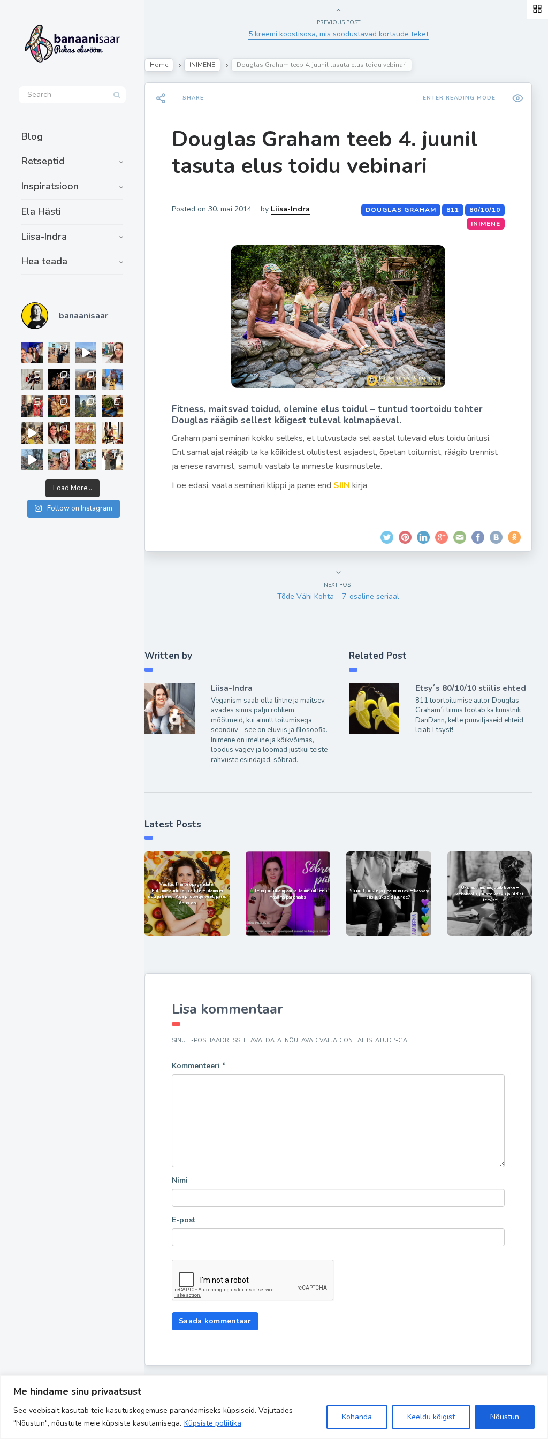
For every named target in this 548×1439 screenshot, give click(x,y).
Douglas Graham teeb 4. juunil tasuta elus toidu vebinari (325, 152)
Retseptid (43, 161)
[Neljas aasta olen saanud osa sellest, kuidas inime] (32, 406)
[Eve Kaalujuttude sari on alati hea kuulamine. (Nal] (32, 352)
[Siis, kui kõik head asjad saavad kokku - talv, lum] (112, 379)
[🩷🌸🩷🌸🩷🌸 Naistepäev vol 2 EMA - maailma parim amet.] (32, 379)
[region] (274, 1407)
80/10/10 (484, 209)
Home (159, 64)
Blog (32, 136)
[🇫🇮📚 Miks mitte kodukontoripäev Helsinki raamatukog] (59, 352)
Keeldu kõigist (431, 1417)
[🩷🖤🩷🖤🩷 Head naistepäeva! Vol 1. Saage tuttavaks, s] (59, 379)
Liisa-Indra (44, 236)
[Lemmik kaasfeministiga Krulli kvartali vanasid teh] (85, 459)
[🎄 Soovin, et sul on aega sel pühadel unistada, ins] (59, 406)
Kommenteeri (198, 1066)
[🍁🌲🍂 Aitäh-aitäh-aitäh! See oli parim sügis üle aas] (112, 433)
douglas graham (401, 209)
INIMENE (202, 64)
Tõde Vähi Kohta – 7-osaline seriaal (338, 596)
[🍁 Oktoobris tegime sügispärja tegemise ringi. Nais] (59, 433)
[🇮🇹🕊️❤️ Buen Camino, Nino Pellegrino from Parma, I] (85, 379)
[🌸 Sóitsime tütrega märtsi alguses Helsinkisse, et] (85, 352)
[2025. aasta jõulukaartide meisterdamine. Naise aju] (32, 433)
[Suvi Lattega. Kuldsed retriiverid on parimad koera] (59, 459)
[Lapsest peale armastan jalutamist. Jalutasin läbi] (32, 459)
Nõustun (504, 1417)
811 (452, 209)
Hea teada (44, 261)
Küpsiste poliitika (212, 1423)
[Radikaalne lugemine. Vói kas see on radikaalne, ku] (112, 352)
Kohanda (357, 1417)
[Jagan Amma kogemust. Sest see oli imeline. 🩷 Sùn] (112, 459)
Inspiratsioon (50, 186)
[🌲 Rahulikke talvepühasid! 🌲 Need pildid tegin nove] (85, 406)
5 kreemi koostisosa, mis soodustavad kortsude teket (338, 34)
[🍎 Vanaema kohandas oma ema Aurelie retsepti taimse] (85, 433)
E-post (183, 1220)
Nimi (180, 1180)
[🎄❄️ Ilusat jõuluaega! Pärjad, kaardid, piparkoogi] (112, 406)
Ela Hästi (41, 211)
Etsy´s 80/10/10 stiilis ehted (470, 688)
